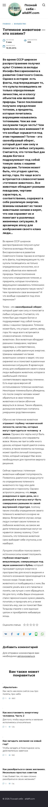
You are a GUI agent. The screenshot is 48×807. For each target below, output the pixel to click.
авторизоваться (26, 656)
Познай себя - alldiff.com (30, 9)
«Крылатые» (10, 687)
